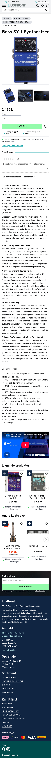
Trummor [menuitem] (6, 685)
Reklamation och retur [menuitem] (13, 719)
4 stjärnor (11, 159)
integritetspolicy (40, 591)
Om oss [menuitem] (5, 723)
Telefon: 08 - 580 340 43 (13, 633)
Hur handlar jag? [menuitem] (10, 712)
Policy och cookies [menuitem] (11, 715)
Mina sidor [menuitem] (7, 726)
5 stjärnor (13, 159)
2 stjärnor (6, 159)
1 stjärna (4, 159)
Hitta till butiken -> (10, 650)
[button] (4, 5)
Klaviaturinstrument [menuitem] (12, 682)
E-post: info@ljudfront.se (13, 636)
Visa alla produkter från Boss (12, 146)
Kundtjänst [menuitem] (7, 704)
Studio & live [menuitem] (8, 689)
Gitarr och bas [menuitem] (9, 678)
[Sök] (46, 10)
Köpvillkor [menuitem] (7, 708)
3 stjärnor (8, 159)
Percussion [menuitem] (7, 693)
